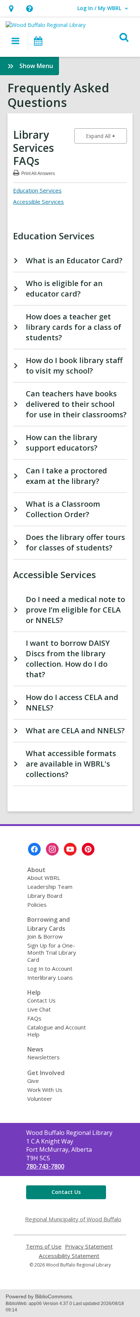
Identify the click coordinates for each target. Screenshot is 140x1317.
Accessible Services (38, 201)
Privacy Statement (89, 1246)
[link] (11, 8)
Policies (37, 904)
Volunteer (39, 1098)
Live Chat (39, 1009)
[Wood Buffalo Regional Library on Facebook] (34, 849)
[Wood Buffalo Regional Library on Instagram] (52, 849)
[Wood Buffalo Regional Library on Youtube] (70, 849)
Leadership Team (49, 886)
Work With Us (44, 1089)
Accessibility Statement (69, 1255)
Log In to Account (49, 968)
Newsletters (43, 1057)
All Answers (38, 172)
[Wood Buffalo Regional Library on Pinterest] (88, 849)
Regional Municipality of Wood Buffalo (73, 1219)
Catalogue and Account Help (56, 1030)
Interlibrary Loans (50, 977)
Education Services (37, 190)
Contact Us (41, 1000)
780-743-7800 (45, 1166)
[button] (29, 8)
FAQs (34, 1018)
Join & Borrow (45, 936)
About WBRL (43, 877)
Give (33, 1080)
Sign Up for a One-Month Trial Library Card (51, 952)
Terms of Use (44, 1246)
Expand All (106, 135)
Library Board (44, 895)
